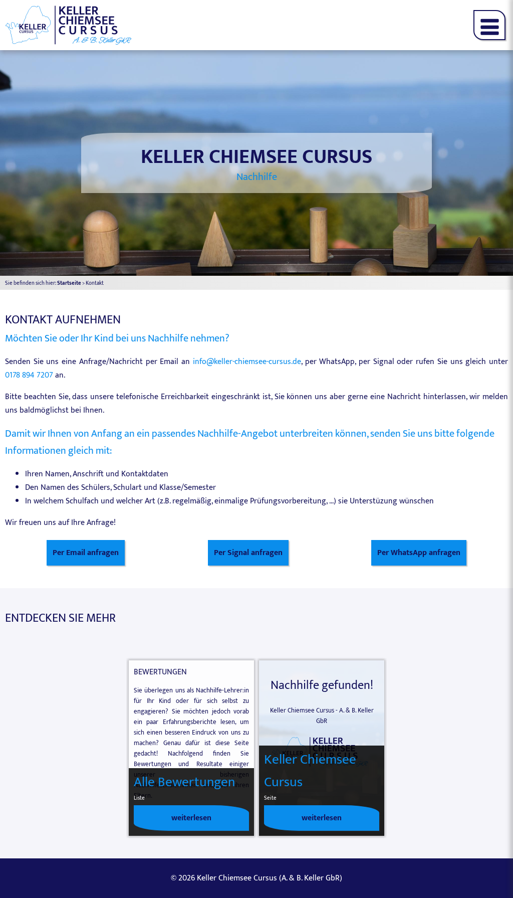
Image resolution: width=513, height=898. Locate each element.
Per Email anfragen (86, 553)
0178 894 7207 (29, 375)
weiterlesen (191, 818)
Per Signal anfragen (248, 553)
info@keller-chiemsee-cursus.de (247, 362)
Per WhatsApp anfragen (418, 553)
